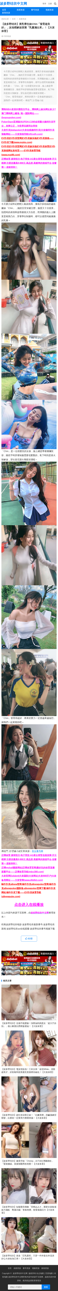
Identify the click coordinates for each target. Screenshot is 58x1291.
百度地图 (49, 1273)
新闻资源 (6, 13)
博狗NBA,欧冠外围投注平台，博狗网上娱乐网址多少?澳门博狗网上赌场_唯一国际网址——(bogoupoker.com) (28, 113)
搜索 (46, 1287)
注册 (50, 4)
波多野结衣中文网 (13, 3)
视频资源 (49, 10)
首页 (4, 10)
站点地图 (40, 1273)
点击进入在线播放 (29, 904)
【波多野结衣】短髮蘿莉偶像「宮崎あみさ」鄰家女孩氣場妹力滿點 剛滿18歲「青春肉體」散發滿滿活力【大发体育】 (28, 1210)
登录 (44, 4)
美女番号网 (37, 851)
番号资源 (35, 10)
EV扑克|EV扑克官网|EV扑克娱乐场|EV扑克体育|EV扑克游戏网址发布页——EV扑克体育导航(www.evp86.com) (28, 150)
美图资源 (20, 10)
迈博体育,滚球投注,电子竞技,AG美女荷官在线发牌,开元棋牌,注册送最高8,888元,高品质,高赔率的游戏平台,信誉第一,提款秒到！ (29, 163)
